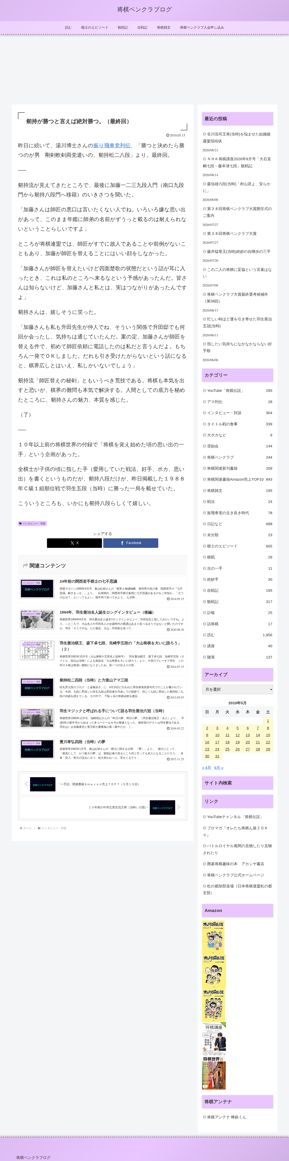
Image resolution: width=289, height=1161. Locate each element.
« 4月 (206, 768)
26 (237, 749)
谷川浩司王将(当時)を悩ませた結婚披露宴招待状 (237, 137)
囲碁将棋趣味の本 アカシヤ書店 (235, 864)
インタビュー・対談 (34, 523)
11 (228, 735)
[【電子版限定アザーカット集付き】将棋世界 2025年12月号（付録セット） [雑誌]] (214, 1073)
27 (248, 749)
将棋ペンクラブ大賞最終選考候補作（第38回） (235, 297)
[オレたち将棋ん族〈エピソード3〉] (213, 1005)
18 (227, 742)
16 (207, 742)
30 (207, 756)
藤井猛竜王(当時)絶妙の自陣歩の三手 (239, 251)
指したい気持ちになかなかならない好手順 (237, 347)
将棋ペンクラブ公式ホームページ (235, 875)
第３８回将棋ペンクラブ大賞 (232, 233)
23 (207, 749)
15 (268, 735)
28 (258, 749)
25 (227, 749)
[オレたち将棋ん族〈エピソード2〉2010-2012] (214, 971)
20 (248, 742)
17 (217, 742)
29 (268, 749)
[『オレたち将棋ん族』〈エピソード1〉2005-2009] (213, 937)
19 (237, 742)
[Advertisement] (144, 69)
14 (258, 735)
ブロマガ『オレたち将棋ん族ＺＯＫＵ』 (235, 831)
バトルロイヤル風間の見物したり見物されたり (237, 849)
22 (268, 742)
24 (217, 749)
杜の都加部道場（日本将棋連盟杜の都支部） (237, 889)
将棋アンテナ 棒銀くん (226, 1117)
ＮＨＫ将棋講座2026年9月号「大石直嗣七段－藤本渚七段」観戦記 (237, 162)
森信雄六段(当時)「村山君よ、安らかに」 (237, 187)
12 (237, 735)
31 (217, 756)
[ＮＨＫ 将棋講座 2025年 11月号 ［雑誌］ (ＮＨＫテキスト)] (214, 1039)
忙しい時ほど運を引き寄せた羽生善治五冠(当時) (237, 322)
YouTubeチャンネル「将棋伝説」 (235, 817)
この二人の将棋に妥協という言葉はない (237, 272)
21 (258, 742)
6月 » (218, 768)
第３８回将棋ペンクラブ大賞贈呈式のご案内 (237, 212)
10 (217, 735)
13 (248, 735)
